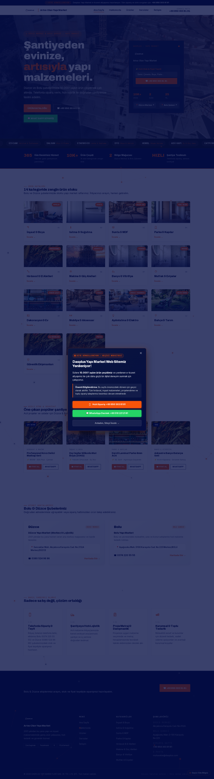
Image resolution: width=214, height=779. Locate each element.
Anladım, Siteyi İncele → (107, 423)
